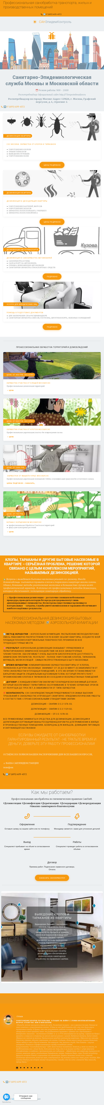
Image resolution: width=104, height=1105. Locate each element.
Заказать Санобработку (52, 878)
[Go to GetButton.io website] (6, 1102)
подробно (52, 277)
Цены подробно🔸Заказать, (21, 483)
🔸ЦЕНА (10, 390)
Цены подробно (52, 165)
